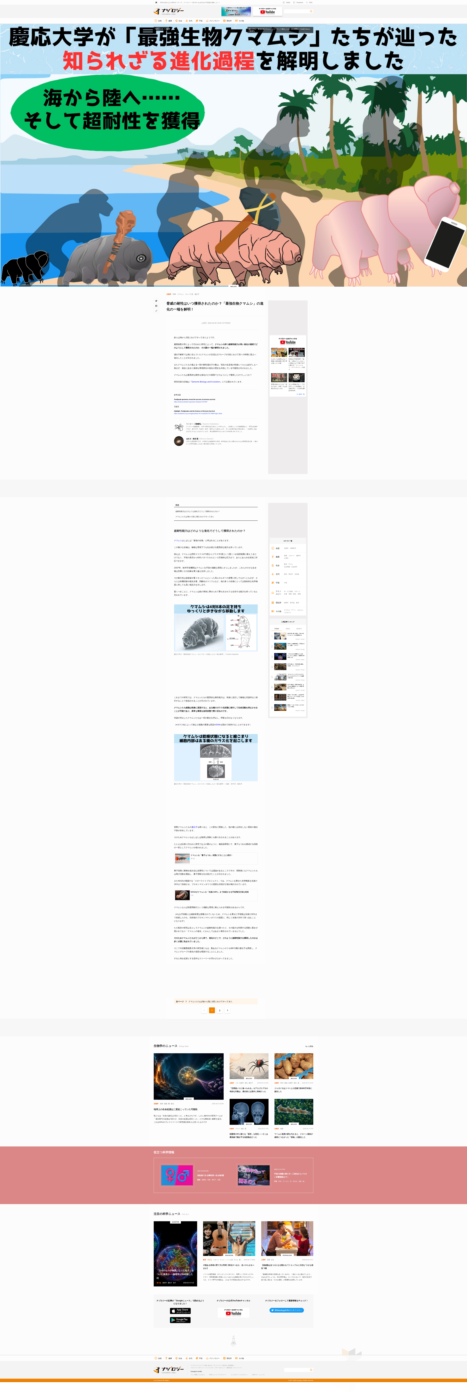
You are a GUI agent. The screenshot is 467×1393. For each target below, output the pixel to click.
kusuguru (194, 1371)
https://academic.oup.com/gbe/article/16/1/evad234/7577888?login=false (198, 413)
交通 (285, 594)
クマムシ (178, 540)
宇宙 (285, 583)
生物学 (286, 548)
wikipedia (234, 654)
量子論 (292, 603)
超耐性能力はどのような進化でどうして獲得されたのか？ (197, 511)
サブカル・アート (290, 610)
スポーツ (292, 555)
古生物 (297, 574)
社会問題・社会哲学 (290, 567)
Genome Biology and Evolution (206, 381)
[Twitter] (156, 300)
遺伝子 (194, 827)
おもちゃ (300, 610)
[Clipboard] (156, 310)
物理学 (286, 603)
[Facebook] (156, 305)
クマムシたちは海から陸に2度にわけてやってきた (194, 516)
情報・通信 (292, 594)
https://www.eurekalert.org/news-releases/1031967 (190, 402)
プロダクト (287, 612)
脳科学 (298, 555)
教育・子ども (288, 564)
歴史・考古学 (288, 574)
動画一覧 (302, 394)
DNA (218, 724)
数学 (297, 603)
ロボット (297, 591)
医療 (285, 555)
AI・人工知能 (288, 591)
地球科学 (293, 548)
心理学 (286, 558)
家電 (299, 594)
